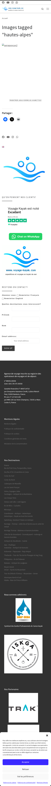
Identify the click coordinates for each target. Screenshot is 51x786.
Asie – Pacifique (9, 545)
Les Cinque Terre (10, 498)
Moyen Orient (9, 567)
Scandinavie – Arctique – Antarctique (17, 513)
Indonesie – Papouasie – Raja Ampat (17, 551)
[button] (47, 735)
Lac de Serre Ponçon (11, 487)
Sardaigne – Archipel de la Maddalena (18, 494)
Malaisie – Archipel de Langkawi (15, 563)
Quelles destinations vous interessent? (21, 304)
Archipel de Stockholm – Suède (15, 541)
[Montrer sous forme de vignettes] (25, 100)
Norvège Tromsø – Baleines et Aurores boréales (21, 530)
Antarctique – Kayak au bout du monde (18, 516)
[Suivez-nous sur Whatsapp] (17, 2)
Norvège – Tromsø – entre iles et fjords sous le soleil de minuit (24, 525)
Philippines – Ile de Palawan (14, 559)
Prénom (5, 315)
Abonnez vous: (9, 295)
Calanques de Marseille (12, 484)
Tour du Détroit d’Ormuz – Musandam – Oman (21, 573)
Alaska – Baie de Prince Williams (15, 580)
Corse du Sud (9, 476)
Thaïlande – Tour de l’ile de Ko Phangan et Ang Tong (23, 555)
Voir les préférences (25, 776)
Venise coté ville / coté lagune (15, 502)
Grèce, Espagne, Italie (12, 491)
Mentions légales (42, 783)
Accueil (5, 18)
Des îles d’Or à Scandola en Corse (16, 472)
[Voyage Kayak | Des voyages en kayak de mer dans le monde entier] (13, 8)
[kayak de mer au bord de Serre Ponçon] (25, 59)
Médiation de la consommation (15, 444)
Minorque (7, 510)
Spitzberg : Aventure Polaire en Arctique (18, 520)
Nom (4, 326)
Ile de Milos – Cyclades (12, 506)
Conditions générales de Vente (15, 439)
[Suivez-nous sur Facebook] (3, 2)
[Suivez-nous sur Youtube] (8, 2)
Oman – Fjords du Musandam (14, 570)
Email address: (9, 336)
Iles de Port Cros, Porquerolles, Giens (17, 468)
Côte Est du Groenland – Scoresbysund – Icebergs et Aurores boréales (23, 535)
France (6, 465)
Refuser (25, 769)
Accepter (25, 762)
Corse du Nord (9, 480)
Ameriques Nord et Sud (12, 577)
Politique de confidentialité (26, 783)
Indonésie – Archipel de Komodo (16, 548)
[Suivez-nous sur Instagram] (12, 2)
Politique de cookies (9, 783)
